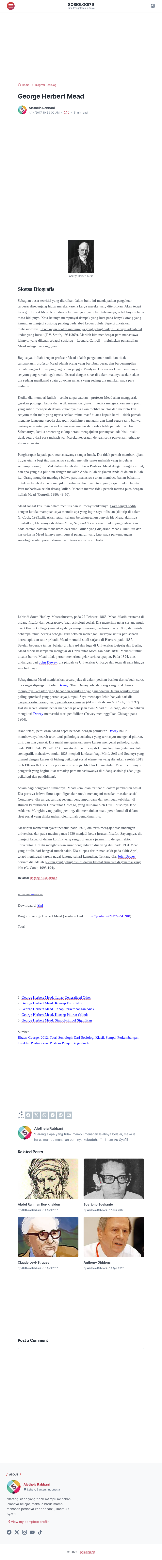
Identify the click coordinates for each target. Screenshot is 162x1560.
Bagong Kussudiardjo (43, 878)
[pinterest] (60, 1115)
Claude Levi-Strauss (33, 1262)
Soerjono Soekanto (98, 1204)
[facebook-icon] (9, 1532)
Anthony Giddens (97, 1262)
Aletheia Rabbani (37, 1484)
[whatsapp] (44, 1115)
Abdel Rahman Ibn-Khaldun (39, 1204)
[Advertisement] (81, 47)
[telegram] (52, 1115)
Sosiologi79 (81, 4)
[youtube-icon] (32, 1532)
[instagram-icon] (24, 1532)
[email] (68, 1115)
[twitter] (36, 1115)
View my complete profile (29, 1522)
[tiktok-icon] (40, 1532)
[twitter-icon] (16, 1532)
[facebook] (28, 1115)
